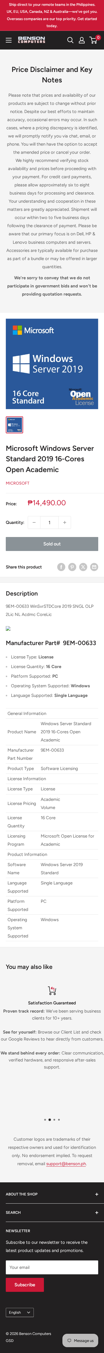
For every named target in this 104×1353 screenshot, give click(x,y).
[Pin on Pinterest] (72, 567)
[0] (93, 40)
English (15, 1312)
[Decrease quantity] (34, 522)
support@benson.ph (66, 1163)
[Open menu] (9, 40)
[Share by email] (94, 567)
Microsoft (17, 483)
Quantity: (15, 522)
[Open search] (70, 40)
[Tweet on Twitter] (83, 567)
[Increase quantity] (65, 522)
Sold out (52, 544)
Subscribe (24, 1284)
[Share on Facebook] (61, 567)
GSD (10, 1340)
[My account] (82, 40)
